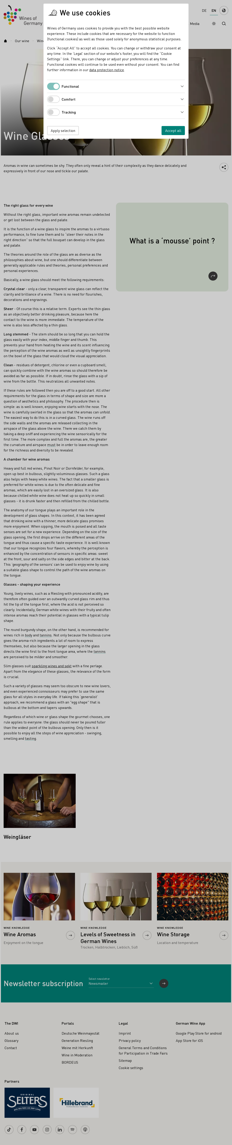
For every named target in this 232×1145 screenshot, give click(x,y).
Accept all (173, 130)
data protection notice (106, 69)
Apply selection (63, 130)
